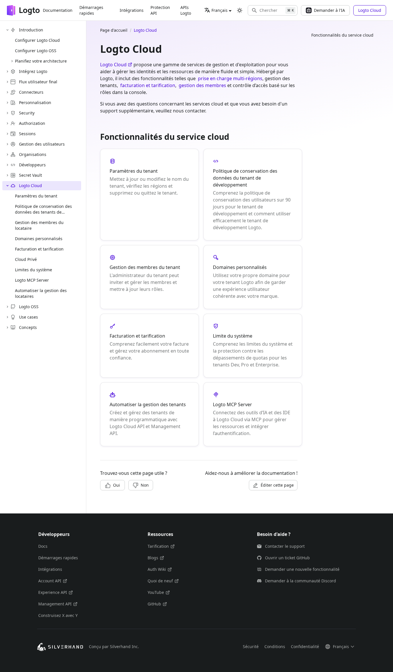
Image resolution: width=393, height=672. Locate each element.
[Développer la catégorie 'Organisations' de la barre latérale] (7, 154)
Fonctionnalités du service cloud (342, 35)
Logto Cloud (30, 185)
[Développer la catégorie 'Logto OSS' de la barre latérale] (7, 306)
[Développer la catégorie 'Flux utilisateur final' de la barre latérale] (7, 82)
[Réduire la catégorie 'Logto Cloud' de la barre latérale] (7, 185)
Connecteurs (31, 92)
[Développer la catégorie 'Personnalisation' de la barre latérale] (7, 102)
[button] (272, 10)
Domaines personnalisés (240, 267)
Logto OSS (29, 306)
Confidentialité (305, 646)
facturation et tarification (147, 85)
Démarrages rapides (91, 10)
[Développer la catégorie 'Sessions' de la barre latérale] (7, 133)
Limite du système (232, 336)
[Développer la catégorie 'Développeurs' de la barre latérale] (7, 165)
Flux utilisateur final (38, 81)
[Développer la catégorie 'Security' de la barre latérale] (7, 113)
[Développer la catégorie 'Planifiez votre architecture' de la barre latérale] (12, 61)
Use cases (28, 317)
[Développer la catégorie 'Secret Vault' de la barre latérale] (7, 175)
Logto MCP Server (232, 404)
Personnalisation (35, 102)
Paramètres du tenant (134, 171)
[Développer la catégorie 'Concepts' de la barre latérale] (7, 327)
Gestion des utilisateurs (42, 144)
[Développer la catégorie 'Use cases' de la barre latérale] (7, 317)
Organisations (32, 154)
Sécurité (251, 646)
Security (27, 113)
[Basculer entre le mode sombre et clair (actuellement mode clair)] (239, 10)
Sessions (27, 133)
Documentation (58, 10)
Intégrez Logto (33, 71)
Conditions (274, 646)
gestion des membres (202, 85)
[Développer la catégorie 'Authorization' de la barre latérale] (7, 123)
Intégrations (132, 10)
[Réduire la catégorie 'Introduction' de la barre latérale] (7, 30)
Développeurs (32, 164)
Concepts (28, 327)
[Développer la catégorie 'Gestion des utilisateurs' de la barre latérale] (7, 144)
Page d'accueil (113, 30)
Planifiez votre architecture (41, 61)
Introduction (31, 30)
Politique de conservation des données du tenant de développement (245, 178)
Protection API (160, 10)
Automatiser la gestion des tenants (148, 404)
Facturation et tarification (137, 336)
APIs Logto (185, 10)
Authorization (32, 123)
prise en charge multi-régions (230, 78)
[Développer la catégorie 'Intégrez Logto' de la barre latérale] (7, 71)
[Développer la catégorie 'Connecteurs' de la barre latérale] (7, 92)
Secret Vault (30, 175)
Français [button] (219, 10)
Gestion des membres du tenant (145, 267)
